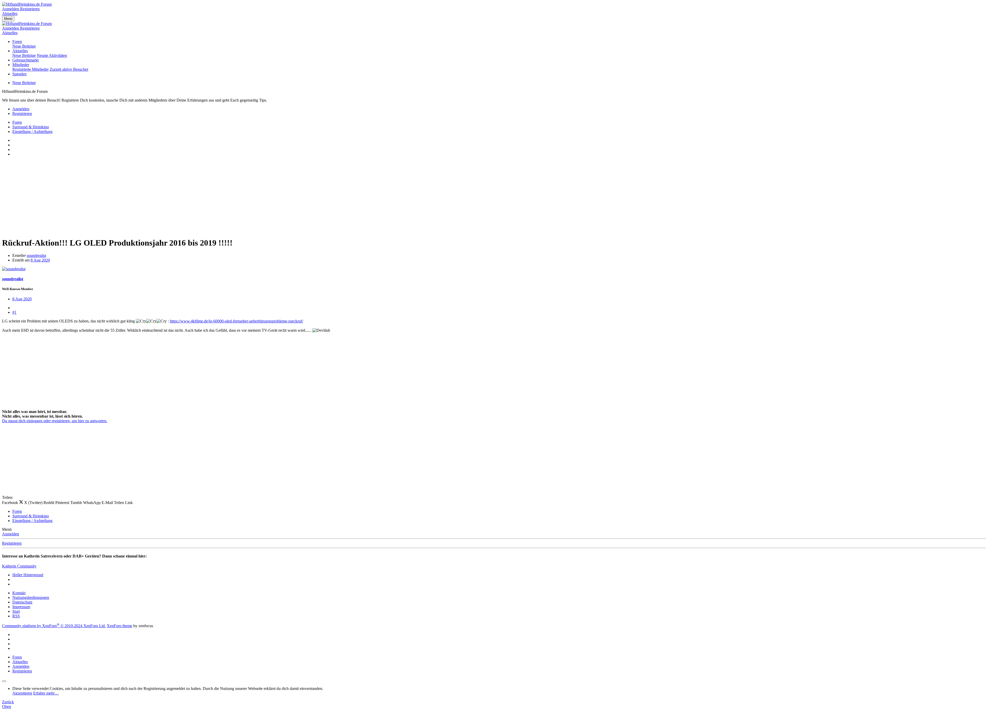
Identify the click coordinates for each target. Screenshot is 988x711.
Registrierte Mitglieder (30, 69)
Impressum (21, 607)
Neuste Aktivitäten (52, 55)
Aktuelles (20, 51)
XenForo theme (119, 626)
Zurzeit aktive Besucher (69, 69)
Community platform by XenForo (54, 626)
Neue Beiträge (24, 46)
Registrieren (12, 543)
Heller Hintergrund (27, 575)
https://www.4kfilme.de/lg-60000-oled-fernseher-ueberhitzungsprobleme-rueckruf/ (236, 321)
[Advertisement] (156, 197)
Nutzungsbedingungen (30, 597)
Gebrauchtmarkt (25, 60)
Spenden (19, 74)
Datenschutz (22, 602)
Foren (17, 41)
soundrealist (36, 255)
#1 (14, 312)
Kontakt (18, 593)
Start (16, 611)
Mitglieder (20, 64)
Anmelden (10, 534)
